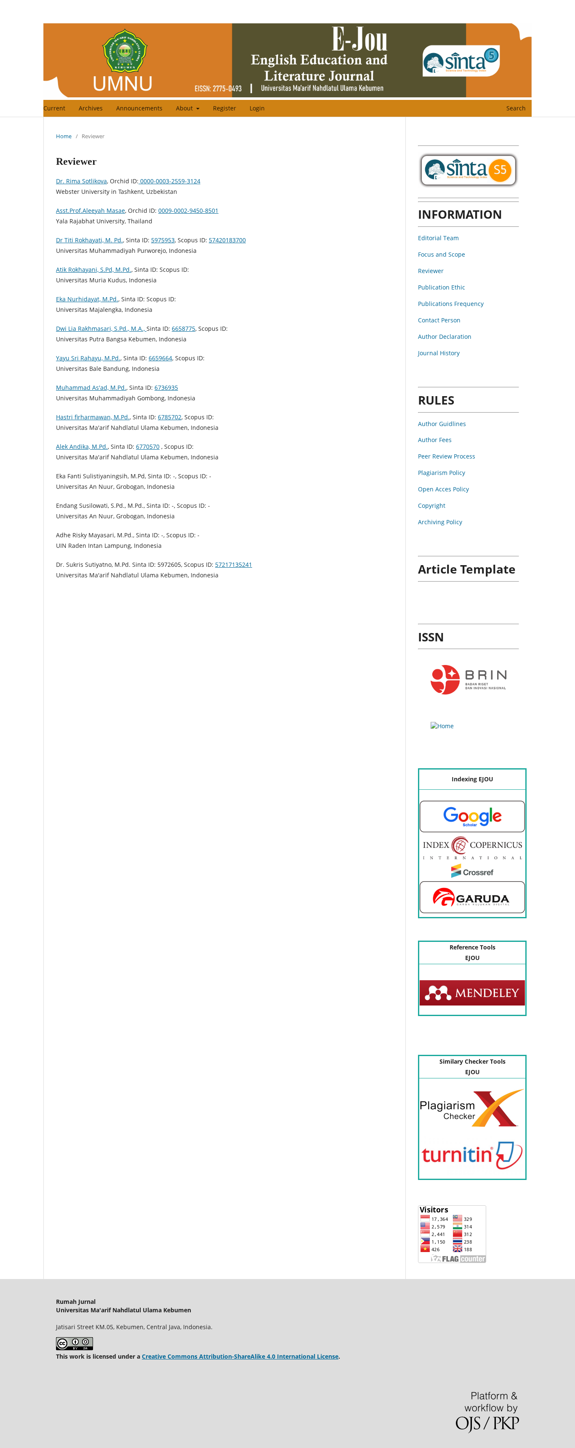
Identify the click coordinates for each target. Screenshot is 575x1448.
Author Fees (435, 440)
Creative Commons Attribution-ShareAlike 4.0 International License (240, 1356)
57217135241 (233, 564)
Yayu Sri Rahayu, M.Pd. (88, 358)
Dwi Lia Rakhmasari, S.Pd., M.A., (101, 328)
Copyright (431, 505)
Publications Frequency (451, 304)
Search (515, 108)
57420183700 (227, 240)
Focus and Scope (441, 254)
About (185, 108)
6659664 (160, 358)
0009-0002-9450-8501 (188, 210)
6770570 (148, 446)
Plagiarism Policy (441, 473)
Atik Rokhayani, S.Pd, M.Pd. (93, 269)
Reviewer (431, 271)
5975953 (163, 240)
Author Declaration (444, 337)
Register (224, 108)
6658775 (183, 328)
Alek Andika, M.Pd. (82, 446)
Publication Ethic (441, 287)
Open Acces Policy (443, 489)
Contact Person (439, 320)
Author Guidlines (442, 424)
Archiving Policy (440, 522)
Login (257, 108)
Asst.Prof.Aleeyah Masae (90, 210)
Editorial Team (438, 238)
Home (64, 136)
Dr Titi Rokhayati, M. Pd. (89, 240)
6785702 (169, 417)
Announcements (139, 108)
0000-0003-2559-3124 (169, 181)
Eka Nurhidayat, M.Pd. (87, 299)
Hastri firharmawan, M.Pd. (93, 417)
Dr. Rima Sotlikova (81, 181)
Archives (91, 108)
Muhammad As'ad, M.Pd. (91, 387)
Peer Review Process (446, 456)
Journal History (439, 353)
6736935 (166, 387)
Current (54, 108)
